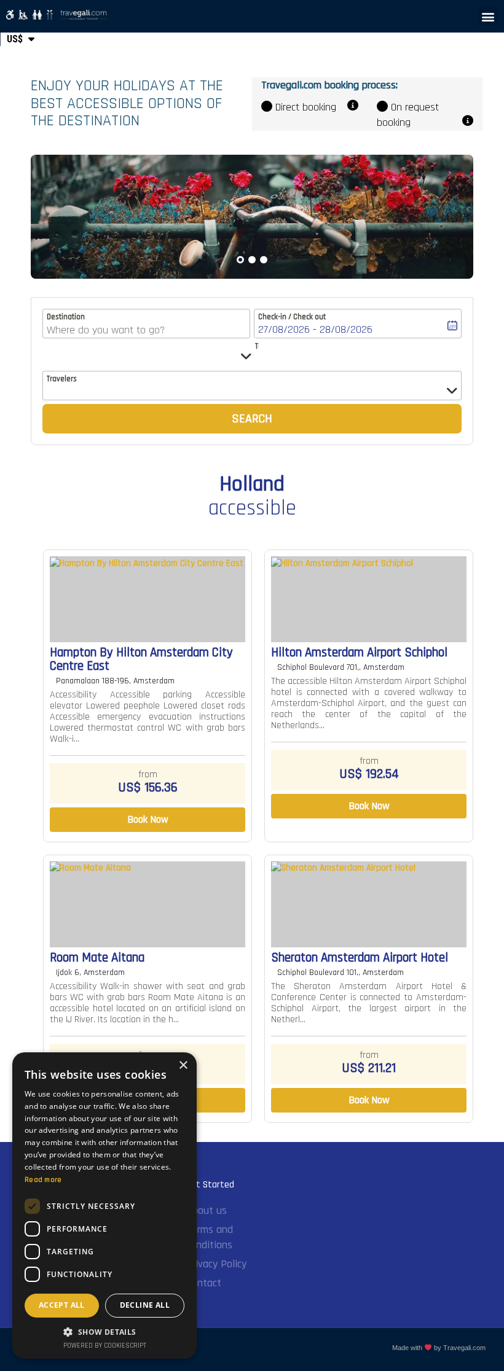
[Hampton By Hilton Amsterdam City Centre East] (147, 599)
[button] (488, 16)
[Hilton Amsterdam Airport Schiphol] (369, 599)
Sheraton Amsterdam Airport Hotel (359, 958)
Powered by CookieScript (104, 1346)
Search (252, 419)
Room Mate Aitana (97, 958)
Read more (43, 1179)
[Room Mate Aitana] (147, 904)
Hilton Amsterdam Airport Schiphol (359, 652)
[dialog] (104, 1205)
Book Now (147, 819)
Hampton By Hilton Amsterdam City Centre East (141, 659)
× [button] (182, 1065)
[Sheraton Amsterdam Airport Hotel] (369, 904)
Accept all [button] (62, 1305)
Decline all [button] (145, 1305)
